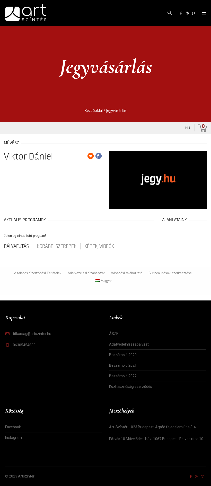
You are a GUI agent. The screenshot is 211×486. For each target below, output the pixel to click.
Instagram (13, 437)
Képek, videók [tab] (99, 246)
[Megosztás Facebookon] (98, 156)
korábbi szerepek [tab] (56, 246)
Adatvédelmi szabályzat (129, 344)
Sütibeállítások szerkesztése (170, 273)
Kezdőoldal (93, 110)
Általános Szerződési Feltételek (37, 273)
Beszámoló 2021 (123, 365)
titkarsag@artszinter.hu (32, 334)
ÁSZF (113, 334)
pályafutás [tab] (16, 246)
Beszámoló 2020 (123, 355)
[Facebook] (180, 13)
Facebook (13, 427)
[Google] (187, 13)
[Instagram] (193, 13)
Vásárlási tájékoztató (126, 273)
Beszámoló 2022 (123, 376)
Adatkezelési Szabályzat (86, 273)
